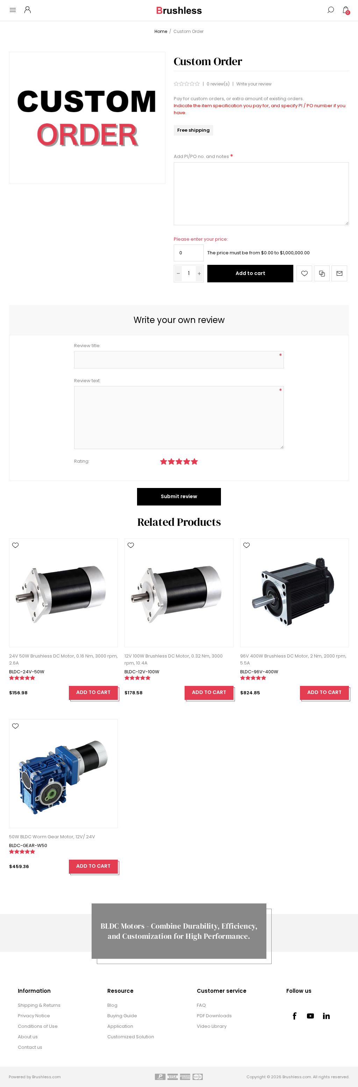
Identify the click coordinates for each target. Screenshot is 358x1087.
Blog (112, 1005)
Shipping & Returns (39, 1005)
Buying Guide (122, 1015)
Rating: (82, 461)
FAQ (201, 1005)
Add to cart (250, 273)
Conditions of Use (38, 1026)
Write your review (254, 84)
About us (28, 1036)
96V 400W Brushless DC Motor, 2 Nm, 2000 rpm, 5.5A (293, 659)
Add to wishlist (304, 273)
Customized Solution (130, 1036)
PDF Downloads (214, 1015)
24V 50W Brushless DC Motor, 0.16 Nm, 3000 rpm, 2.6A (63, 659)
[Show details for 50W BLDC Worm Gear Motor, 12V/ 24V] (63, 774)
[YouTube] (310, 1016)
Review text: (87, 380)
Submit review (179, 496)
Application (120, 1026)
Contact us (30, 1047)
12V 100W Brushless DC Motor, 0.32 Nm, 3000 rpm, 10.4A (173, 659)
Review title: (87, 345)
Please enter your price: (201, 239)
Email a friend (339, 273)
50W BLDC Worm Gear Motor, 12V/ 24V (52, 836)
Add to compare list (322, 273)
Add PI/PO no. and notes (202, 156)
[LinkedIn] (327, 1016)
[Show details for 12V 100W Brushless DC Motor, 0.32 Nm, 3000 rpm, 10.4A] (179, 593)
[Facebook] (294, 1016)
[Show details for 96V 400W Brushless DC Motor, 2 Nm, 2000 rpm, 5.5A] (295, 593)
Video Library (212, 1026)
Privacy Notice (34, 1015)
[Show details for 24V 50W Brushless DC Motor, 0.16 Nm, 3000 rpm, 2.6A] (63, 593)
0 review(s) (218, 84)
